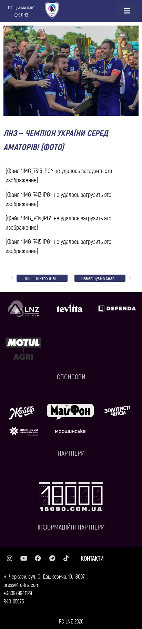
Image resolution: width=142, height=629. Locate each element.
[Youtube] (24, 558)
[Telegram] (52, 558)
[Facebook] (38, 558)
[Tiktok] (66, 558)
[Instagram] (9, 558)
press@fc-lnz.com (21, 584)
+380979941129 (17, 593)
